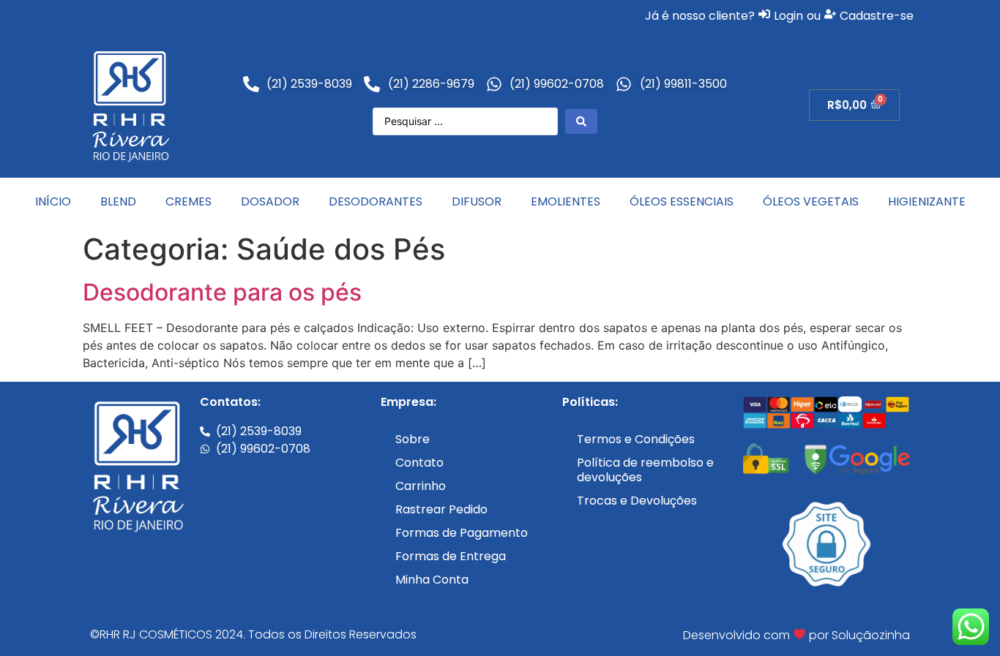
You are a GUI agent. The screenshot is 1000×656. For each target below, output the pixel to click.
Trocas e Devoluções (637, 500)
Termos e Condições (636, 439)
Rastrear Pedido (441, 509)
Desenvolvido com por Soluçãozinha (796, 635)
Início (53, 201)
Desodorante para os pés (222, 292)
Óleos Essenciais (682, 201)
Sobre (412, 439)
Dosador (270, 201)
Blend (118, 201)
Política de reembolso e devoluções (645, 470)
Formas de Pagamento (461, 532)
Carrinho (420, 486)
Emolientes (565, 201)
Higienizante (927, 201)
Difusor (476, 201)
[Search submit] (581, 121)
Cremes (188, 201)
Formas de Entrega (450, 556)
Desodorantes (375, 201)
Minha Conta (432, 579)
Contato (419, 462)
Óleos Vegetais (811, 201)
